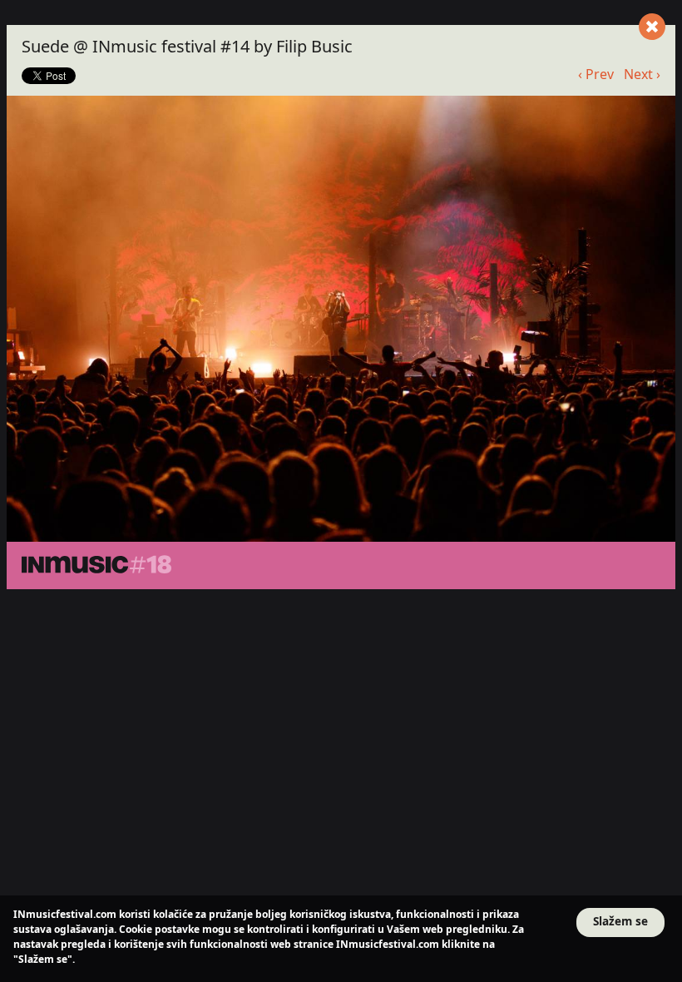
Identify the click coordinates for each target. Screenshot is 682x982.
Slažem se (620, 921)
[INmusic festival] (303, 565)
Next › (642, 74)
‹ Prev (596, 74)
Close (652, 26)
